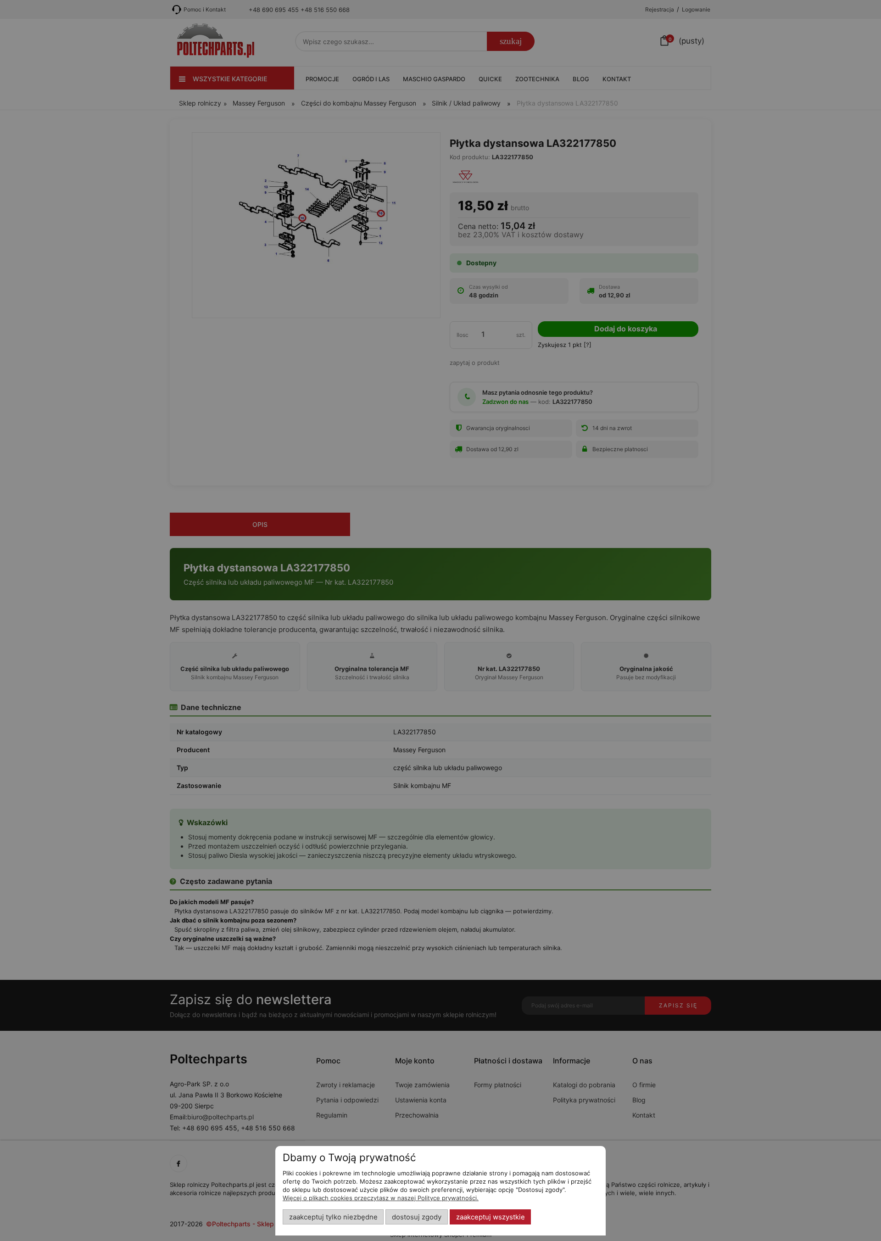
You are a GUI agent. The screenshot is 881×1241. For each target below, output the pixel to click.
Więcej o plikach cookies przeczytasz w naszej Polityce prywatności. (381, 1198)
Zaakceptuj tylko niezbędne (333, 1217)
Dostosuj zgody (416, 1217)
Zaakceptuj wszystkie (490, 1217)
